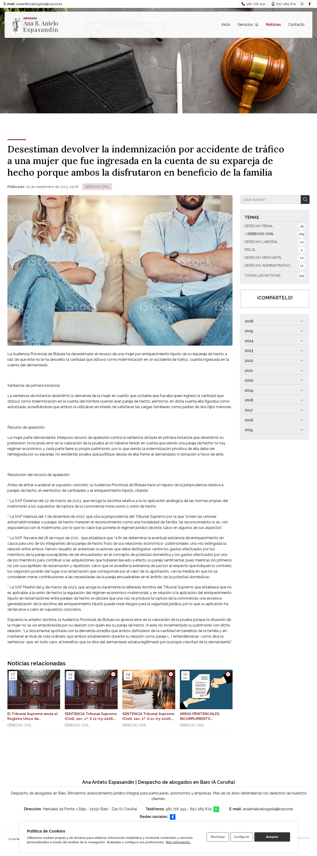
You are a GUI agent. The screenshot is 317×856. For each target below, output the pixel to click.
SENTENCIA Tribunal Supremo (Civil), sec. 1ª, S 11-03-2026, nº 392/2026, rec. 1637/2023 (148, 717)
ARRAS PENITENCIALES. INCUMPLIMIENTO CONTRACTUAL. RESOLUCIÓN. (200, 717)
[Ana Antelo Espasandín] (35, 24)
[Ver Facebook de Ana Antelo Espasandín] (310, 4)
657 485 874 (201, 809)
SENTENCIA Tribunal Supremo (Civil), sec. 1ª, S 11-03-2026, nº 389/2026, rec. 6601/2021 (91, 717)
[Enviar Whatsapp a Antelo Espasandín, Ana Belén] (302, 4)
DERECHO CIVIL (97, 187)
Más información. (178, 842)
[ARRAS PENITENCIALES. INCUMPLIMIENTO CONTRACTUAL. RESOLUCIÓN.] (206, 689)
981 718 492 (176, 809)
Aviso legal (15, 839)
